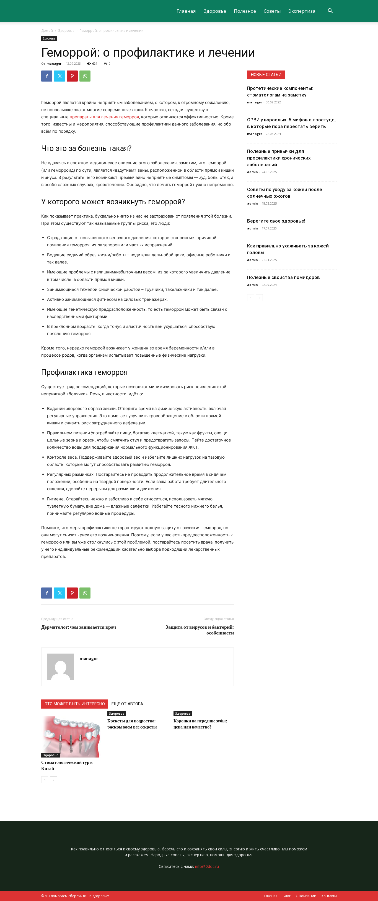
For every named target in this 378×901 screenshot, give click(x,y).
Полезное (245, 11)
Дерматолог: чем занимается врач (78, 627)
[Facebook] (46, 76)
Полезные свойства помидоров (283, 277)
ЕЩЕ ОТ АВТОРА (127, 703)
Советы (272, 11)
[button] (330, 11)
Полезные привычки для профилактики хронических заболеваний (279, 157)
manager (53, 63)
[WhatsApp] (84, 76)
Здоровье (215, 11)
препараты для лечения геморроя (104, 116)
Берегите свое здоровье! (276, 221)
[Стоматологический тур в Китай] (71, 737)
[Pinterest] (72, 76)
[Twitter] (59, 76)
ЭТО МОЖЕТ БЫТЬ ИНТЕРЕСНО (75, 703)
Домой (47, 30)
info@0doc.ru (207, 866)
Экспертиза (302, 11)
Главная (186, 11)
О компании (306, 896)
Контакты (329, 896)
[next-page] (53, 779)
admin (252, 172)
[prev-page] (44, 779)
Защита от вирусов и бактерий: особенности (199, 630)
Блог (287, 896)
